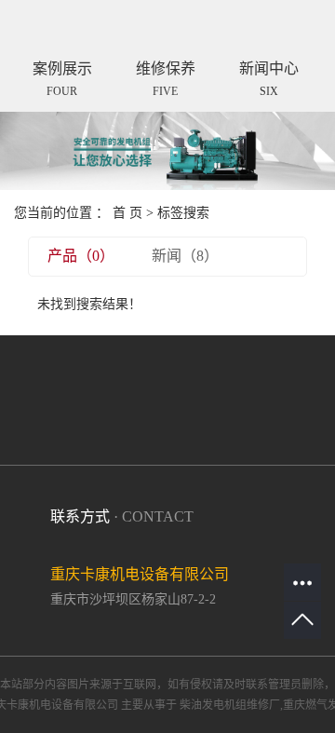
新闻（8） (185, 256)
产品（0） (80, 256)
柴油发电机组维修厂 (230, 705)
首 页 (127, 213)
